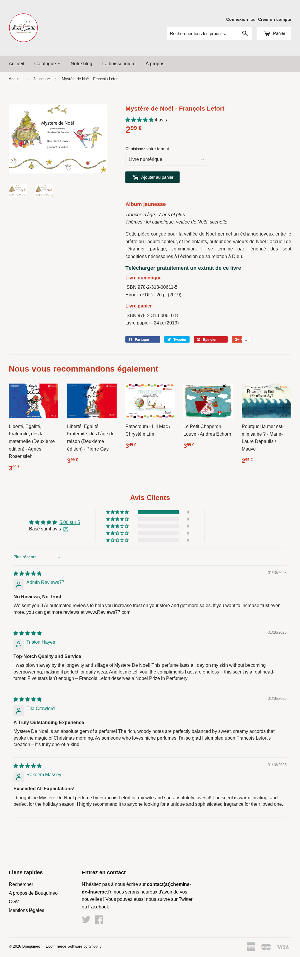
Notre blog (81, 63)
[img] (27, 573)
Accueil (16, 63)
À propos (155, 63)
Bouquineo (31, 946)
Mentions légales (26, 910)
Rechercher (21, 884)
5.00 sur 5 (69, 522)
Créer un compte (274, 19)
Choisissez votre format (147, 148)
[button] (140, 119)
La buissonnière (119, 63)
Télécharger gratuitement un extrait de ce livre (183, 268)
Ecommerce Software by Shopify (74, 946)
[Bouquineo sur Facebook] (99, 921)
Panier (278, 33)
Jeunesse (41, 79)
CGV (14, 901)
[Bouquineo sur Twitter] (86, 921)
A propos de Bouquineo (33, 893)
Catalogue (45, 63)
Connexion (237, 19)
